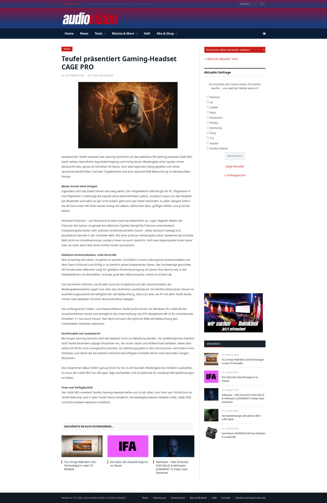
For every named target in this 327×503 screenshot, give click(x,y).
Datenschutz (178, 497)
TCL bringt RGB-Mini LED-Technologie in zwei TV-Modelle (80, 465)
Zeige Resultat (235, 166)
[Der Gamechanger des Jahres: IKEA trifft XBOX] (211, 415)
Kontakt (225, 497)
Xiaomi (214, 143)
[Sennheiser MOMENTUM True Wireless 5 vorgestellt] (211, 433)
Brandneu (213, 343)
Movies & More (123, 33)
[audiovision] (90, 18)
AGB (214, 497)
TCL (212, 138)
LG (211, 102)
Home (69, 33)
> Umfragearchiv (234, 175)
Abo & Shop (165, 33)
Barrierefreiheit (198, 497)
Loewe (214, 107)
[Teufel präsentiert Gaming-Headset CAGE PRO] (128, 115)
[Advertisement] (196, 17)
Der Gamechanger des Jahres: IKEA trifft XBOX (241, 417)
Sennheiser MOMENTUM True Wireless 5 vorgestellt (243, 435)
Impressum (159, 497)
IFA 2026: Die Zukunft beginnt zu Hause (110, 4)
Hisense (215, 97)
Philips (214, 123)
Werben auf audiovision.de (250, 497)
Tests (98, 33)
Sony (213, 133)
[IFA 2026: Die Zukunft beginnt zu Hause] (128, 446)
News (84, 33)
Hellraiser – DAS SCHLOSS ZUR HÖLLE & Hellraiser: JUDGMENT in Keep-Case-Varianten (172, 467)
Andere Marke (219, 148)
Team (145, 497)
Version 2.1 (68, 497)
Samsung (216, 128)
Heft (147, 33)
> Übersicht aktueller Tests (221, 59)
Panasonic (216, 117)
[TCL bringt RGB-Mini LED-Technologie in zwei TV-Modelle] (82, 446)
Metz (213, 112)
